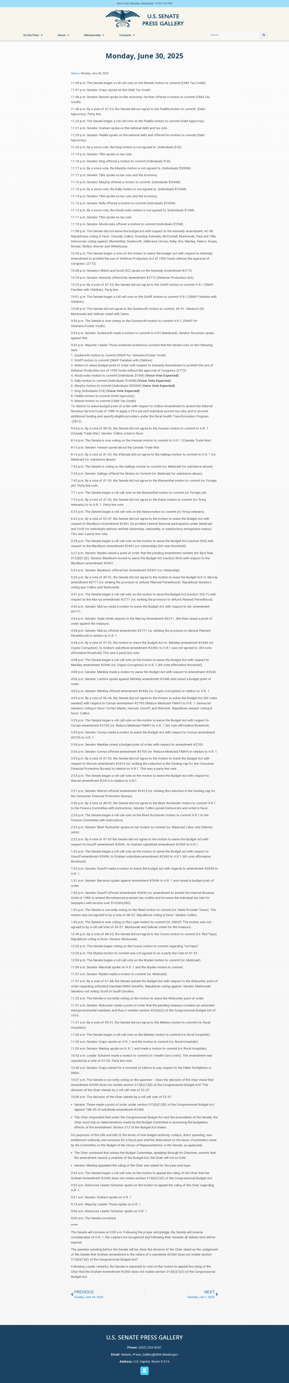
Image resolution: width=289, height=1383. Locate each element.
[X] (144, 1371)
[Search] (263, 35)
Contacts (125, 35)
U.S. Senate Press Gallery (144, 1337)
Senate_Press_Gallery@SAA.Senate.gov (149, 1354)
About (62, 35)
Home (74, 73)
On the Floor (31, 35)
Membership (92, 35)
